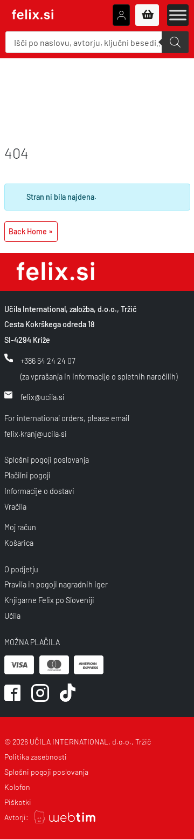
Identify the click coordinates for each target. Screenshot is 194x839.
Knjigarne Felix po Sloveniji (49, 600)
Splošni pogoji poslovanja (46, 459)
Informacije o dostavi (39, 491)
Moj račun (20, 527)
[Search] (175, 42)
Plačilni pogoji (27, 475)
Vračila (15, 506)
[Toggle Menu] (177, 15)
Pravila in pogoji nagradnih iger (56, 584)
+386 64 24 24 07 (47, 361)
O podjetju (21, 569)
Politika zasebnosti (35, 756)
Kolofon (17, 786)
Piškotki (17, 802)
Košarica (18, 542)
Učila (12, 615)
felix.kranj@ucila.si (35, 433)
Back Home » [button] (31, 231)
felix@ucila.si (42, 397)
